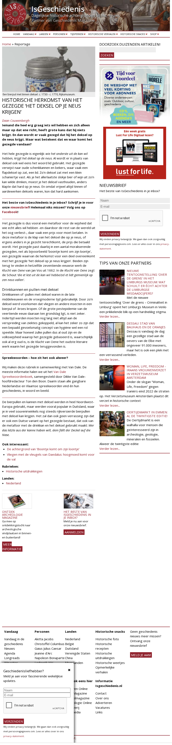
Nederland (13, 483)
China (69, 658)
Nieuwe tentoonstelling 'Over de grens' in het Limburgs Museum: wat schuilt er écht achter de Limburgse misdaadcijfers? (147, 282)
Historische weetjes (110, 663)
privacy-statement (13, 736)
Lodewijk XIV (44, 663)
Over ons (102, 698)
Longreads (12, 658)
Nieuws (9, 648)
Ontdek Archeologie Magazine (12, 515)
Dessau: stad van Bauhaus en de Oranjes (146, 325)
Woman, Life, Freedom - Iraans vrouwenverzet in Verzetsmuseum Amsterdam (146, 372)
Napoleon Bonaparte (50, 658)
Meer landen (74, 663)
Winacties (11, 663)
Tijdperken (76, 34)
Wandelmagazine (77, 698)
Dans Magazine (76, 693)
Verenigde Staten (77, 653)
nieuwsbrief (19, 207)
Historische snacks (132, 34)
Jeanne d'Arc (43, 653)
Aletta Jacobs (44, 639)
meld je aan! (141, 655)
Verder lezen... (109, 316)
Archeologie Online (78, 703)
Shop (153, 34)
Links (99, 712)
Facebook (9, 212)
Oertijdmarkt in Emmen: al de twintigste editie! (147, 414)
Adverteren (103, 703)
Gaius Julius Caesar (48, 648)
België (69, 644)
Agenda (9, 653)
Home (16, 34)
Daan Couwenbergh (16, 120)
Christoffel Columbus (49, 644)
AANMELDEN (74, 532)
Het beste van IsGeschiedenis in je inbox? (77, 515)
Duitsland (71, 648)
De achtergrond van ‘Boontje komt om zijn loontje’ (43, 449)
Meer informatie (11, 546)
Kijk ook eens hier (79, 681)
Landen (43, 34)
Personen (58, 34)
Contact (101, 693)
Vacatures (102, 707)
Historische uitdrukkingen (24, 471)
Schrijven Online (76, 689)
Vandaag (28, 34)
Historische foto (107, 639)
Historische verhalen (101, 34)
